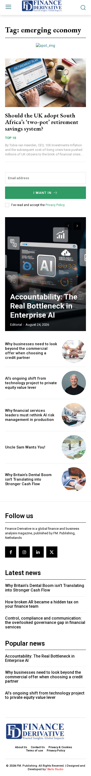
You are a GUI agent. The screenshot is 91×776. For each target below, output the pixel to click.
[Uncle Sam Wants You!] (74, 447)
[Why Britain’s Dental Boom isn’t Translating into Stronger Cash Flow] (74, 479)
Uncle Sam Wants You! (25, 447)
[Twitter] (51, 552)
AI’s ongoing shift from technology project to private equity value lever (31, 383)
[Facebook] (10, 552)
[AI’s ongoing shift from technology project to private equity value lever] (74, 383)
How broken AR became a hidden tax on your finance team (41, 604)
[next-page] (77, 226)
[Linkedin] (37, 552)
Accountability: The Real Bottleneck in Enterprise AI (43, 305)
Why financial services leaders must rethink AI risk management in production (29, 415)
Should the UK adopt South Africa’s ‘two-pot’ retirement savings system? (41, 122)
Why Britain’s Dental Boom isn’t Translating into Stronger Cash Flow (28, 479)
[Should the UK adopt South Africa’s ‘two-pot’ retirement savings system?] (45, 82)
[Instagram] (24, 552)
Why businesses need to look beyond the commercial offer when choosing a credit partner (31, 351)
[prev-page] (68, 226)
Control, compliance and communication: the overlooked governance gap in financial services (45, 622)
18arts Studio (54, 769)
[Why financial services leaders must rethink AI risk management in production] (74, 415)
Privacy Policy (55, 205)
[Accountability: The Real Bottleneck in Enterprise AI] (45, 274)
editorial (16, 324)
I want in (42, 193)
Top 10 (10, 138)
